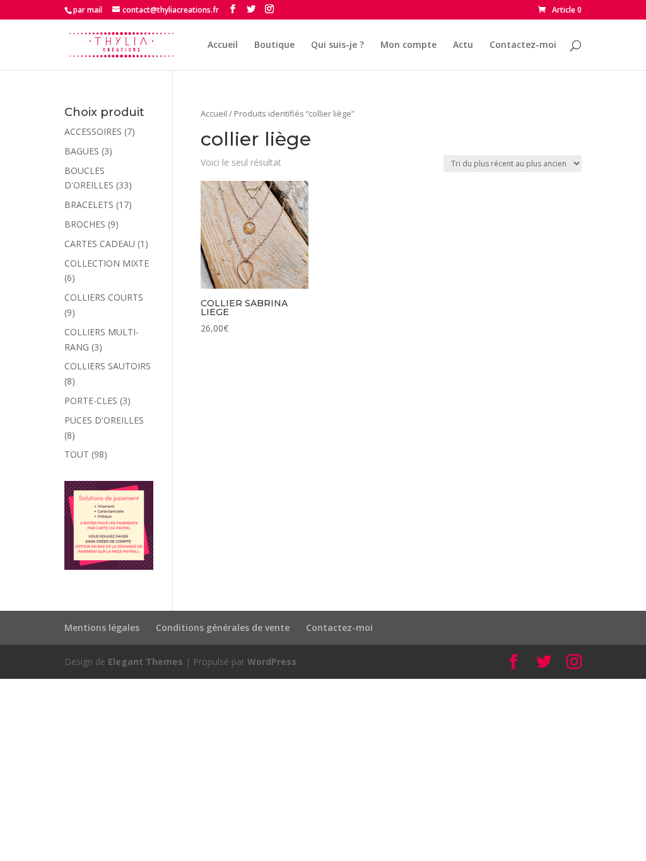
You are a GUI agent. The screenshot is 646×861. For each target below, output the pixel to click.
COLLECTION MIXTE (106, 263)
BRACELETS (89, 205)
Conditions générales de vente (223, 627)
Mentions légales (101, 627)
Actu (463, 45)
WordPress (272, 661)
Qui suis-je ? (337, 45)
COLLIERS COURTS (103, 297)
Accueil (223, 45)
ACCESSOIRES (93, 131)
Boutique (274, 45)
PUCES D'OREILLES (104, 420)
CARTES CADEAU (99, 244)
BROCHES (84, 224)
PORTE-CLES (90, 401)
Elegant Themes (145, 661)
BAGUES (81, 151)
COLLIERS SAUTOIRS (107, 366)
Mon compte (408, 45)
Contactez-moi (523, 45)
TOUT (76, 454)
